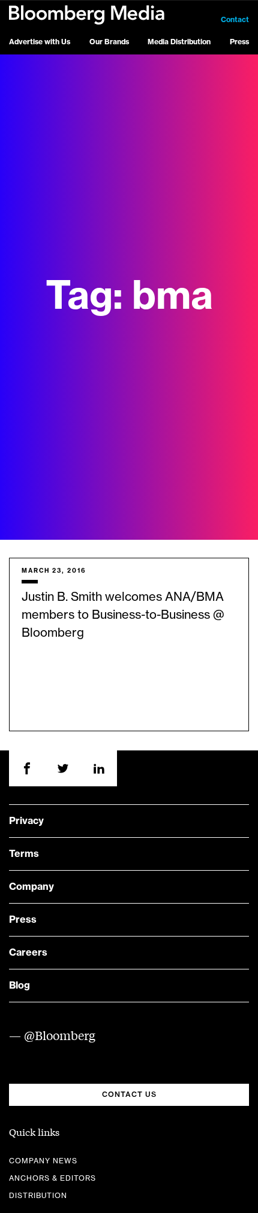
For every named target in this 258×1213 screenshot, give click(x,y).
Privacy (26, 821)
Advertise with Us (39, 41)
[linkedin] (99, 768)
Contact (235, 19)
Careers (28, 952)
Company (31, 887)
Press (239, 41)
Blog (19, 985)
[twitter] (63, 768)
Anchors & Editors (52, 1178)
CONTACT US (129, 1094)
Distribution (38, 1195)
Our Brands (109, 41)
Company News (43, 1161)
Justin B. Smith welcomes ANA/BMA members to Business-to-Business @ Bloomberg (123, 615)
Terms (24, 854)
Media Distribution (179, 41)
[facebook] (27, 768)
